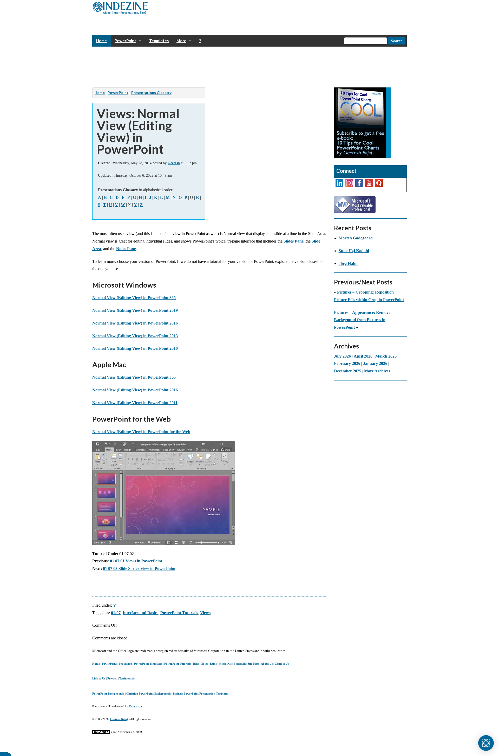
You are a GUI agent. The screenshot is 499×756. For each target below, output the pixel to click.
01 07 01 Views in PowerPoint (136, 561)
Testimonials (127, 678)
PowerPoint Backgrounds (108, 693)
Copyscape (135, 706)
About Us (267, 663)
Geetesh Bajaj (119, 719)
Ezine (213, 663)
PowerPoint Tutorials (179, 613)
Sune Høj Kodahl (354, 251)
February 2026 (347, 363)
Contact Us (282, 663)
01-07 (116, 613)
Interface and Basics (140, 613)
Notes (204, 663)
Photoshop (125, 663)
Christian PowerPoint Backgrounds (148, 693)
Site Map (253, 663)
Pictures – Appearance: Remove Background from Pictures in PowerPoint (362, 320)
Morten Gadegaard (356, 238)
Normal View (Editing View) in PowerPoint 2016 (135, 323)
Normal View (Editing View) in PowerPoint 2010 (135, 348)
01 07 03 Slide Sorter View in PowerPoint (139, 568)
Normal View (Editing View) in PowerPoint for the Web (141, 431)
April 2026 (363, 356)
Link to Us (98, 678)
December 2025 (347, 371)
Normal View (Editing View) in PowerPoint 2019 (135, 310)
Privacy (112, 678)
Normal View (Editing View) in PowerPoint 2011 (135, 403)
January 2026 (375, 363)
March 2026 (386, 356)
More (181, 40)
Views (205, 613)
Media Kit (225, 663)
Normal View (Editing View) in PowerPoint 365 (134, 297)
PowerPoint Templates (148, 663)
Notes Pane (126, 248)
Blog (196, 663)
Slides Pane (294, 241)
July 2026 (342, 356)
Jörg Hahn (348, 263)
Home (101, 40)
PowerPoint (125, 40)
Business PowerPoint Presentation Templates (200, 693)
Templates (159, 40)
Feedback (240, 663)
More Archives (377, 371)
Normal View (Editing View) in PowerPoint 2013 (135, 336)
